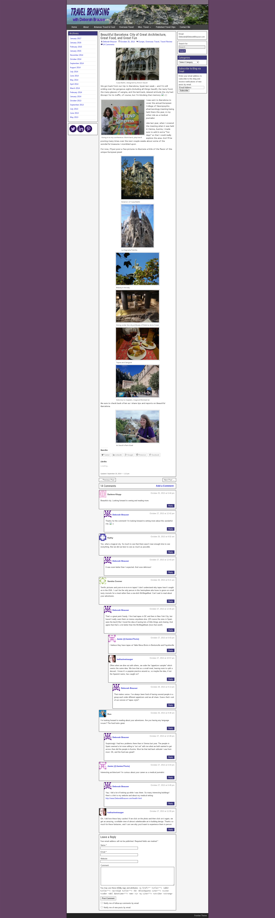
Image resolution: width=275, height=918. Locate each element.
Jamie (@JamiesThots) (128, 639)
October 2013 (75, 101)
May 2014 (74, 80)
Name (104, 845)
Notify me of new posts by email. (117, 907)
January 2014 (75, 96)
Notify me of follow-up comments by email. (121, 903)
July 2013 (74, 109)
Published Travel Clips (165, 27)
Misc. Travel (143, 27)
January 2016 (75, 43)
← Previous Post (107, 480)
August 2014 (75, 67)
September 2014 (77, 63)
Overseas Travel (126, 27)
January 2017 (75, 38)
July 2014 (74, 72)
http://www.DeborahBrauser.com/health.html (124, 798)
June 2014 (74, 76)
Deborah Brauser (110, 42)
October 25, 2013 (127, 42)
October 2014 (75, 59)
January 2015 (75, 51)
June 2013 (74, 113)
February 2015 (76, 47)
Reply (170, 506)
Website (104, 859)
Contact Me (185, 27)
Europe (141, 42)
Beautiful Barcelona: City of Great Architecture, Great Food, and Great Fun (133, 36)
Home (74, 27)
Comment (105, 865)
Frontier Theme (200, 915)
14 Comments (108, 44)
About (86, 27)
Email (104, 852)
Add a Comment (165, 486)
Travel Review (166, 42)
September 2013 (77, 105)
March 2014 (75, 88)
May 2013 (74, 117)
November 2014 (76, 55)
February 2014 (76, 92)
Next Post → (169, 480)
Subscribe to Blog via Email (190, 70)
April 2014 (74, 84)
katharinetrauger (125, 659)
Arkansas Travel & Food (104, 27)
